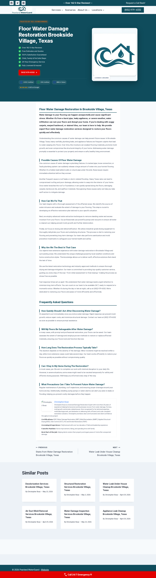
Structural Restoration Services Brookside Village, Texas (77, 487)
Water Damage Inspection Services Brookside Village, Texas (77, 514)
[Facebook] (12, 3)
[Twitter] (17, 3)
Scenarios (70, 10)
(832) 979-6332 (133, 9)
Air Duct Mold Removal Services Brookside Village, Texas (38, 514)
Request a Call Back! (135, 3)
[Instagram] (24, 3)
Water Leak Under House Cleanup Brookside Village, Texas (104, 451)
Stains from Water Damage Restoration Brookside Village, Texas (54, 451)
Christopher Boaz (34, 492)
